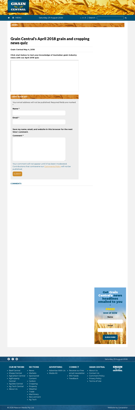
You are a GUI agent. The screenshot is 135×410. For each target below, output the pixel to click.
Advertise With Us (57, 370)
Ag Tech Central (16, 386)
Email (16, 118)
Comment (18, 136)
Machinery (34, 394)
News (31, 370)
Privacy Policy (95, 378)
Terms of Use (95, 381)
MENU (18, 18)
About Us (13, 389)
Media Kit (53, 373)
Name (16, 109)
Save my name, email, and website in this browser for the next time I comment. (42, 130)
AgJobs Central (16, 384)
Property (33, 386)
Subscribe (110, 337)
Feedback (73, 378)
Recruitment (35, 397)
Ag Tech (33, 399)
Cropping (33, 384)
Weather (33, 389)
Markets (32, 373)
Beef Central (14, 370)
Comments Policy (52, 166)
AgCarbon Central (17, 376)
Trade (31, 392)
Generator (123, 408)
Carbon (32, 381)
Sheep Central (15, 373)
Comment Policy (97, 376)
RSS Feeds (74, 376)
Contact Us (94, 373)
